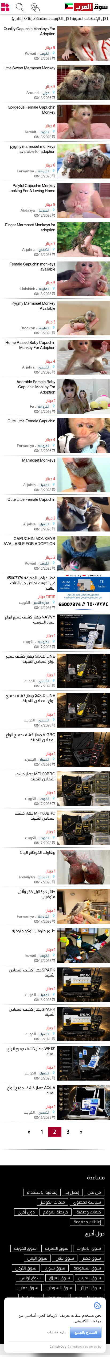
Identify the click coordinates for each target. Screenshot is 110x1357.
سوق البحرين (89, 1278)
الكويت (44, 53)
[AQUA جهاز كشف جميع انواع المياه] (83, 1118)
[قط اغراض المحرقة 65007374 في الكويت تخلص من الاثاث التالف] (83, 608)
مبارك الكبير (41, 603)
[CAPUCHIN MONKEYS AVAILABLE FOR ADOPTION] (83, 569)
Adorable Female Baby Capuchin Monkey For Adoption (36, 386)
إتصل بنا (72, 1192)
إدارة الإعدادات (56, 1332)
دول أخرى (26, 1212)
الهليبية (44, 289)
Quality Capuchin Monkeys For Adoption (29, 31)
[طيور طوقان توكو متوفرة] (83, 961)
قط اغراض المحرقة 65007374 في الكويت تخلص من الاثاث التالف (31, 583)
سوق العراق (59, 1278)
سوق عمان (28, 1287)
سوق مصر (91, 1258)
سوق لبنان (65, 1258)
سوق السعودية (87, 1268)
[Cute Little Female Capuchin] (83, 451)
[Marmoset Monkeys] (83, 491)
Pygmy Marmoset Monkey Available (33, 306)
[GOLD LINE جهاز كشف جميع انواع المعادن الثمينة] (83, 687)
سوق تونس (30, 1278)
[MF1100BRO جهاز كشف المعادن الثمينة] (83, 804)
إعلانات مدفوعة (87, 1222)
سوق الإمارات (89, 1248)
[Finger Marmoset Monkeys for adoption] (83, 255)
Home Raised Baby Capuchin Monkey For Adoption (30, 345)
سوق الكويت (25, 1248)
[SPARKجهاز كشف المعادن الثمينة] (83, 1000)
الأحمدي (43, 250)
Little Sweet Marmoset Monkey (29, 68)
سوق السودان (59, 1287)
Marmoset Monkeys (38, 460)
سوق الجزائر (90, 1287)
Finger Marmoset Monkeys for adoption (30, 227)
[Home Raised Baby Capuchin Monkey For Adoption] (83, 373)
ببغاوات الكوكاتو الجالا (37, 852)
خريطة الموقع (55, 1212)
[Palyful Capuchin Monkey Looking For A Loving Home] (83, 216)
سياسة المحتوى (87, 1202)
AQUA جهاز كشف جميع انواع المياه (31, 1090)
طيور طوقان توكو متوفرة (33, 931)
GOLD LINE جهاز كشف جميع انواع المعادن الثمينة (30, 659)
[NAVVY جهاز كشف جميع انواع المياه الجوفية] (83, 647)
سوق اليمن (37, 1258)
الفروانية (43, 171)
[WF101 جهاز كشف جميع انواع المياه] (83, 1079)
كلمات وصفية (88, 1212)
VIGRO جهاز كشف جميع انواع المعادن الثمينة (30, 737)
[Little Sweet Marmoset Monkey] (83, 98)
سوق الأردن (25, 1268)
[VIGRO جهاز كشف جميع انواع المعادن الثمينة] (83, 765)
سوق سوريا (55, 1268)
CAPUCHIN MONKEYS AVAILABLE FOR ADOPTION (29, 541)
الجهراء (44, 485)
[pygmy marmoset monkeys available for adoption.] (83, 177)
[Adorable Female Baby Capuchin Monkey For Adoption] (83, 412)
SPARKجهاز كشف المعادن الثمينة (32, 973)
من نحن (94, 1192)
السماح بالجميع (85, 1332)
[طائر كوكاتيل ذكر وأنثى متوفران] (83, 922)
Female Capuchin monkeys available (32, 267)
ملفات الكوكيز (52, 1202)
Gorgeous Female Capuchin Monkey (31, 110)
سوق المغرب (56, 1248)
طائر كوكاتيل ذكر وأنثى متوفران (36, 894)
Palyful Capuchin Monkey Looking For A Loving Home (32, 188)
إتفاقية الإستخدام (42, 1192)
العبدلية (44, 210)
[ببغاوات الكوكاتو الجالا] (83, 883)
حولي (45, 93)
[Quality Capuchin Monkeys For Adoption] (83, 59)
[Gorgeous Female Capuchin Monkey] (83, 138)
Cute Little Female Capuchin (31, 421)
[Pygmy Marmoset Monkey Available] (83, 334)
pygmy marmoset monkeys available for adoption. (32, 149)
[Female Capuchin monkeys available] (83, 294)
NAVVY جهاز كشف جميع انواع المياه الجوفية (30, 620)
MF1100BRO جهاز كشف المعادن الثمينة (35, 776)
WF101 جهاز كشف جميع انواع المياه (31, 1051)
